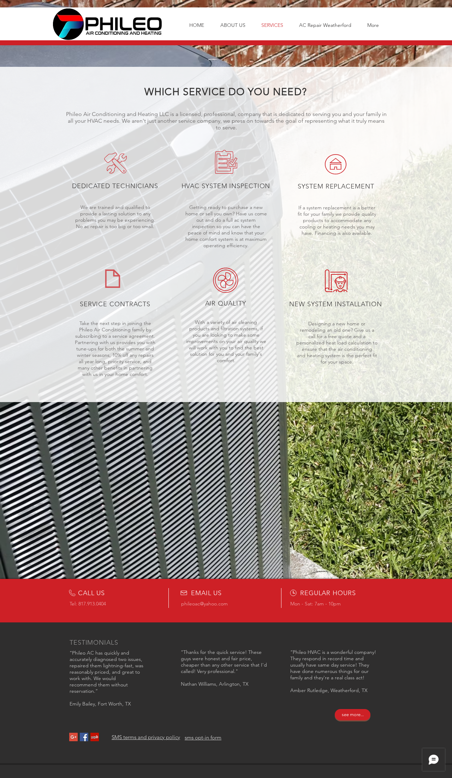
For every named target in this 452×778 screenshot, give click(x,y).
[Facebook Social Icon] (84, 737)
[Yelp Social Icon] (94, 737)
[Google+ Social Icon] (73, 737)
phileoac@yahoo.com (204, 603)
